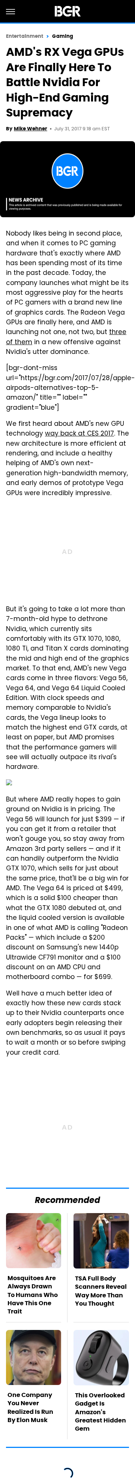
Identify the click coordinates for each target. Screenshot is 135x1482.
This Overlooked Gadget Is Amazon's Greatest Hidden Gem (100, 1412)
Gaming (62, 36)
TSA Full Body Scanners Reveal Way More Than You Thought (101, 1291)
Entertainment (24, 36)
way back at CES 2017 (79, 434)
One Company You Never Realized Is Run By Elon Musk (30, 1407)
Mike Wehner (30, 128)
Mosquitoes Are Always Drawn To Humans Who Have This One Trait (33, 1295)
